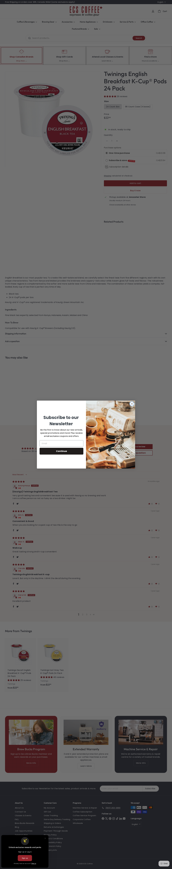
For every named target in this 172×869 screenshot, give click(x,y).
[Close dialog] (132, 404)
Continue (61, 451)
